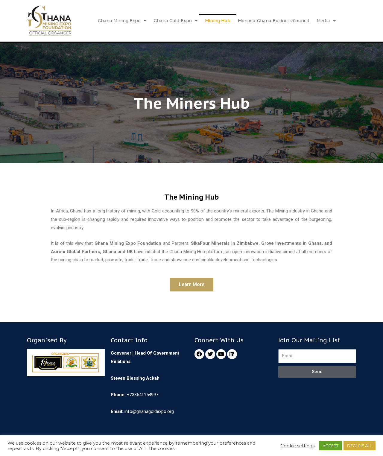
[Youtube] (221, 354)
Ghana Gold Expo (173, 20)
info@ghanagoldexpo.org (149, 411)
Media (323, 20)
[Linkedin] (232, 354)
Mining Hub (217, 20)
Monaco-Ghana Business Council (273, 20)
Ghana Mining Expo (119, 20)
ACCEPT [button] (330, 445)
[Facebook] (199, 354)
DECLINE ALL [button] (359, 445)
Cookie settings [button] (297, 446)
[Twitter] (210, 354)
